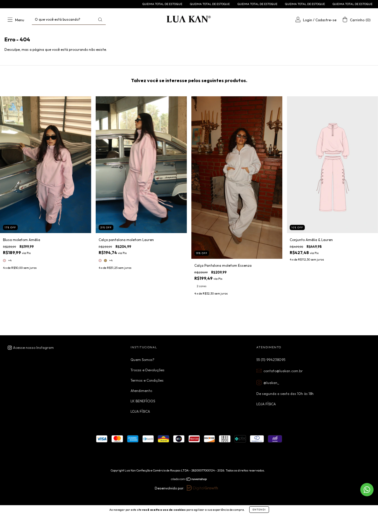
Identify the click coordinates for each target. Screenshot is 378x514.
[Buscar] (100, 19)
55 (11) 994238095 (270, 359)
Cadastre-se (325, 20)
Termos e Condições (147, 380)
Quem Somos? (142, 359)
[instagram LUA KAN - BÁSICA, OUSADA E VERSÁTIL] (30, 347)
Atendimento (141, 390)
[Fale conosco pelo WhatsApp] (367, 489)
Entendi (259, 509)
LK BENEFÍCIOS (143, 401)
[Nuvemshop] (189, 480)
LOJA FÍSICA (140, 411)
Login (307, 20)
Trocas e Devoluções (147, 370)
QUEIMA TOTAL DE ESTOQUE (134, 4)
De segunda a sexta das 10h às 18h (285, 393)
